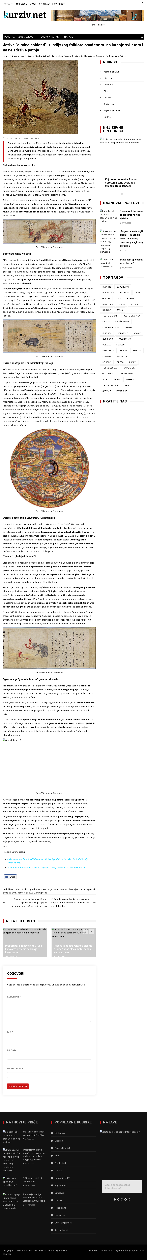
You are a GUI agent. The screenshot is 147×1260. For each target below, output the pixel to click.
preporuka (108, 350)
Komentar (14, 997)
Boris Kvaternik (25, 138)
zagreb (130, 379)
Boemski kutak (50, 37)
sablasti (69, 889)
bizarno (106, 287)
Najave (68, 37)
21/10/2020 (60, 957)
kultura (106, 333)
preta (61, 889)
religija (106, 362)
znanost (128, 385)
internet (135, 304)
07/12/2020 (12, 957)
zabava (116, 379)
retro (120, 362)
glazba (106, 298)
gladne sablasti (38, 889)
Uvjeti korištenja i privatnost (47, 4)
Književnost (109, 104)
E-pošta (12, 1050)
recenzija (122, 356)
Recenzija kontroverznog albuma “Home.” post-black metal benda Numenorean (73, 949)
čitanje (106, 391)
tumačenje (128, 368)
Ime (10, 1032)
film (137, 292)
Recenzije (60, 1215)
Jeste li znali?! (25, 892)
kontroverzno (110, 327)
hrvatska (107, 304)
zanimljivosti (110, 385)
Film (106, 91)
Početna (9, 37)
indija (49, 889)
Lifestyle (108, 78)
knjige (106, 321)
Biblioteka (60, 1133)
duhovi (18, 889)
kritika (128, 327)
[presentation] (85, 931)
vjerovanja (79, 889)
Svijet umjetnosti (112, 110)
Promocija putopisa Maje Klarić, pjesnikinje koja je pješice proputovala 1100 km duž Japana (29, 902)
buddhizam (8, 889)
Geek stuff (109, 84)
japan (120, 310)
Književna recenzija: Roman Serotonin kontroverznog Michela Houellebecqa (121, 182)
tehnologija (109, 368)
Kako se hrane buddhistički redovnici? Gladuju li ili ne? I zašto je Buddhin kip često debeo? (47, 861)
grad (118, 298)
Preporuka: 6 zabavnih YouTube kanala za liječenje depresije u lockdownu (23, 949)
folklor (25, 889)
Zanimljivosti (26, 37)
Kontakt (8, 4)
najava (137, 333)
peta (55, 889)
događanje (108, 292)
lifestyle (122, 333)
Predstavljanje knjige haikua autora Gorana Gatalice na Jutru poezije (34, 1197)
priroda (137, 350)
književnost (122, 321)
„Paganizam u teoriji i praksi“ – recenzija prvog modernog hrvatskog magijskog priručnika (131, 238)
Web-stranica (15, 1068)
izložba (106, 310)
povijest (121, 345)
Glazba (107, 97)
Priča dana (60, 1208)
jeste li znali (110, 316)
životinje (121, 391)
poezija (106, 345)
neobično (107, 339)
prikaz (123, 350)
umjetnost (108, 374)
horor (130, 298)
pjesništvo (124, 339)
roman (132, 362)
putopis (106, 356)
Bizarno (12, 892)
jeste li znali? (132, 316)
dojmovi (124, 292)
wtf (104, 379)
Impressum (21, 4)
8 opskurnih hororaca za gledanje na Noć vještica (131, 215)
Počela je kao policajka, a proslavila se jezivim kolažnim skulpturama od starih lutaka (70, 902)
